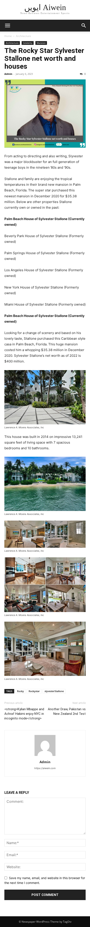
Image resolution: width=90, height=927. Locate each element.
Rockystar (34, 691)
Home (8, 36)
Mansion (41, 42)
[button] (7, 25)
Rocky (20, 691)
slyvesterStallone (54, 691)
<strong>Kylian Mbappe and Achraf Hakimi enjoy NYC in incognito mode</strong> (24, 713)
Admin (8, 73)
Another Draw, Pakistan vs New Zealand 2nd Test (67, 711)
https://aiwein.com (45, 768)
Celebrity (27, 42)
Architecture (23, 36)
